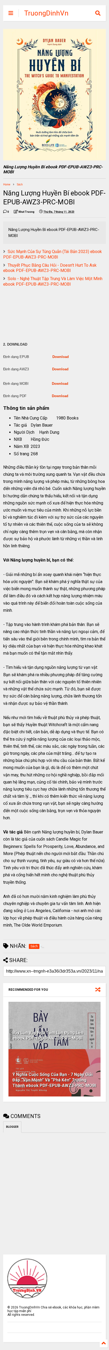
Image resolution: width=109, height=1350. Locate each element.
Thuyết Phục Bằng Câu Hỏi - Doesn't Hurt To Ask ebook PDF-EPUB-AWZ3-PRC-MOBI (50, 268)
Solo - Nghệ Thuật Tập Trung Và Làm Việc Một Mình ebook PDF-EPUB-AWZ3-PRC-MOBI (52, 281)
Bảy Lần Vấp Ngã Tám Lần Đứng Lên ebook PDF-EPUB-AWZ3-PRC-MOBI (47, 1035)
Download (60, 357)
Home (6, 184)
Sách (20, 184)
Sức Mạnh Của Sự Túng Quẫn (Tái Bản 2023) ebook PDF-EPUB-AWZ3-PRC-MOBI (52, 254)
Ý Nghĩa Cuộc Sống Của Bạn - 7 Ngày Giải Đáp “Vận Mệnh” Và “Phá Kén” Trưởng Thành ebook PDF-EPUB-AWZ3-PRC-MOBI (54, 1080)
